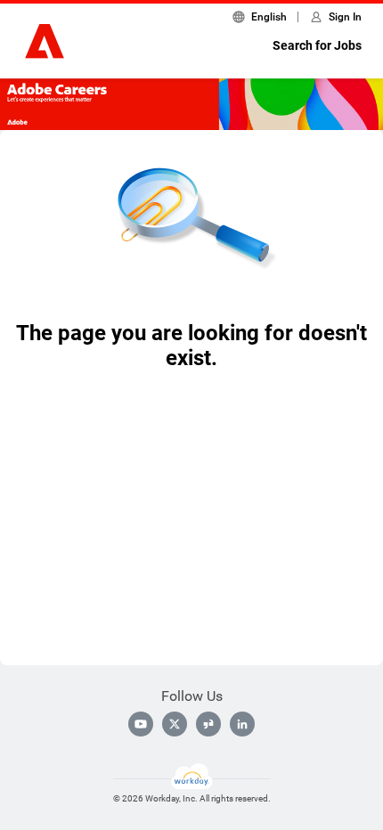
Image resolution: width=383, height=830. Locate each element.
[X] (174, 724)
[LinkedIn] (242, 724)
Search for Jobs (317, 45)
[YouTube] (140, 724)
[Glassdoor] (208, 724)
